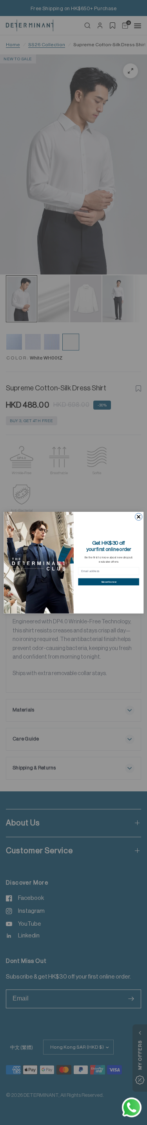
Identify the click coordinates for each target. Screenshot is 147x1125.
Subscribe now (108, 582)
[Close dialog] (138, 516)
